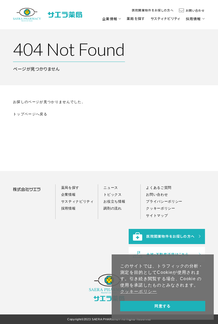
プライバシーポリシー (164, 201)
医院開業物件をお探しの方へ (153, 10)
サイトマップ (157, 216)
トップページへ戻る (30, 114)
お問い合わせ (195, 10)
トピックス (112, 195)
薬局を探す (136, 18)
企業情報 (109, 18)
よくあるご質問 (158, 188)
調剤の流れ (112, 208)
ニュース (110, 188)
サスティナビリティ (165, 18)
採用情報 (193, 18)
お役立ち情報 (114, 201)
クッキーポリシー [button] (138, 291)
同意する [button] (162, 306)
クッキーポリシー (160, 208)
